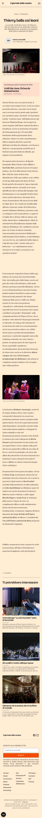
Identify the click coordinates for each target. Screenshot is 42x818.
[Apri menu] (3, 3)
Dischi (5, 776)
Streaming (7, 790)
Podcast (6, 784)
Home (16, 14)
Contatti (32, 776)
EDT (30, 779)
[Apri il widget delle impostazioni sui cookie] (3, 814)
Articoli (6, 773)
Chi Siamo (32, 773)
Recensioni (24, 14)
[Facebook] (34, 735)
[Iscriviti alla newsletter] (39, 3)
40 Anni (19, 778)
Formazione (7, 779)
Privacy (31, 782)
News (5, 782)
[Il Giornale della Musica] (21, 3)
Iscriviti (21, 755)
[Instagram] (37, 735)
